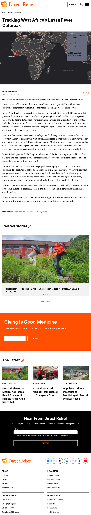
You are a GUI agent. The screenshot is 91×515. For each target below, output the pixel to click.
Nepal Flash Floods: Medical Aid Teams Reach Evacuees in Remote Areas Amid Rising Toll (13, 395)
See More (45, 302)
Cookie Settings (53, 512)
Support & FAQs (8, 487)
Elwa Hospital (31, 212)
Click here (5, 99)
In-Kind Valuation (53, 483)
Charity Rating (7, 500)
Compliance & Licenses (10, 512)
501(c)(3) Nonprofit (9, 504)
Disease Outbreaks (18, 212)
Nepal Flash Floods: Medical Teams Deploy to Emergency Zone (45, 392)
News (4, 12)
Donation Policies (53, 479)
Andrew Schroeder (10, 91)
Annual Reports (53, 475)
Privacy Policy (52, 508)
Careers (5, 479)
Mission (5, 483)
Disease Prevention (15, 12)
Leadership (51, 504)
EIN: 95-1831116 (8, 508)
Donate (37, 339)
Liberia (44, 212)
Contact (5, 475)
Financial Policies (53, 487)
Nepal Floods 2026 (9, 383)
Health (38, 212)
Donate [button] (72, 4)
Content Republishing (55, 500)
